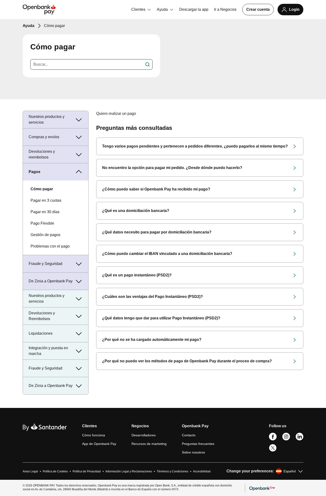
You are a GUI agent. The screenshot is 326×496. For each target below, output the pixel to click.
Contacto (188, 435)
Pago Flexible (42, 223)
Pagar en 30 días (45, 212)
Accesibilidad (201, 471)
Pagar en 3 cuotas (46, 200)
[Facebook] (273, 439)
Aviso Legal (30, 471)
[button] (99, 428)
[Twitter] (273, 451)
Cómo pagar (42, 189)
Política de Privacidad (87, 471)
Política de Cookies (55, 471)
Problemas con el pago (50, 246)
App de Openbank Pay (99, 444)
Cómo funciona (93, 435)
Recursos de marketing (149, 444)
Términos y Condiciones (172, 471)
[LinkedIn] (299, 439)
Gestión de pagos (45, 235)
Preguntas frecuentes (198, 444)
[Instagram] (286, 439)
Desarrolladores (143, 435)
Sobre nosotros (193, 452)
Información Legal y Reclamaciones (128, 471)
